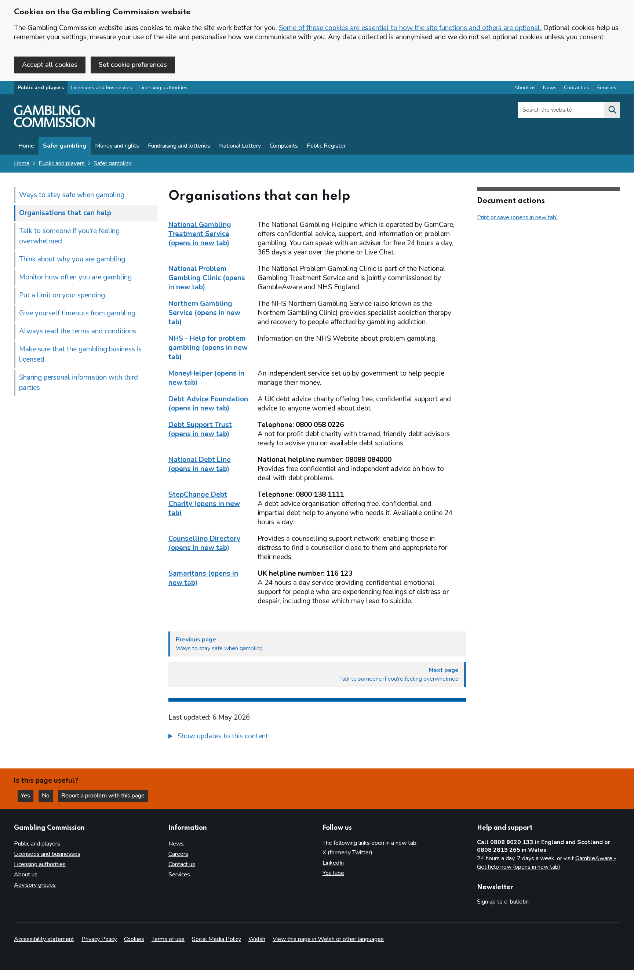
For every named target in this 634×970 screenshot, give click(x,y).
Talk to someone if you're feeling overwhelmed (69, 236)
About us (525, 87)
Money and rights (117, 146)
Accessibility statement (44, 939)
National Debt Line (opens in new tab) (199, 464)
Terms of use (168, 939)
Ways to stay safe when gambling (71, 195)
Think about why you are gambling (72, 259)
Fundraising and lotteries (179, 146)
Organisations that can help (65, 213)
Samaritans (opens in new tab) (203, 578)
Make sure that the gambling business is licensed (80, 354)
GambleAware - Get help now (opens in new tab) (546, 862)
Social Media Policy (216, 939)
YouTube (333, 873)
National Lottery (240, 146)
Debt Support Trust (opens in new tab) (200, 429)
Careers (178, 854)
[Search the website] (612, 110)
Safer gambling (64, 146)
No (47, 796)
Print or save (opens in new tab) (517, 217)
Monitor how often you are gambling (75, 277)
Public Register (326, 146)
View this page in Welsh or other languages (328, 939)
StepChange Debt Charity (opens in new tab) (204, 504)
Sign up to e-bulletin (503, 902)
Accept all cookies (49, 64)
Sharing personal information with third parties (78, 382)
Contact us (576, 87)
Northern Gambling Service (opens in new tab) (204, 313)
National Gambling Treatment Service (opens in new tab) (199, 234)
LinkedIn (333, 863)
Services (606, 87)
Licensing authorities (163, 87)
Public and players (41, 87)
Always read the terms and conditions (77, 331)
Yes (27, 796)
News (550, 87)
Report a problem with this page (103, 796)
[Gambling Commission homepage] (54, 125)
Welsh (256, 939)
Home (26, 146)
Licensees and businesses (101, 87)
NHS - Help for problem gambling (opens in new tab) (208, 348)
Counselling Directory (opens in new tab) (204, 543)
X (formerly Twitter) (347, 852)
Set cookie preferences (133, 64)
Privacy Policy (99, 939)
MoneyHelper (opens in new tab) (206, 378)
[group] (317, 737)
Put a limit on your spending (62, 295)
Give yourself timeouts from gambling (77, 313)
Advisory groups (35, 885)
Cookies (134, 939)
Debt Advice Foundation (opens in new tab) (208, 403)
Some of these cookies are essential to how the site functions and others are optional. (410, 28)
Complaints (284, 146)
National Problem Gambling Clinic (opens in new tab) (206, 278)
